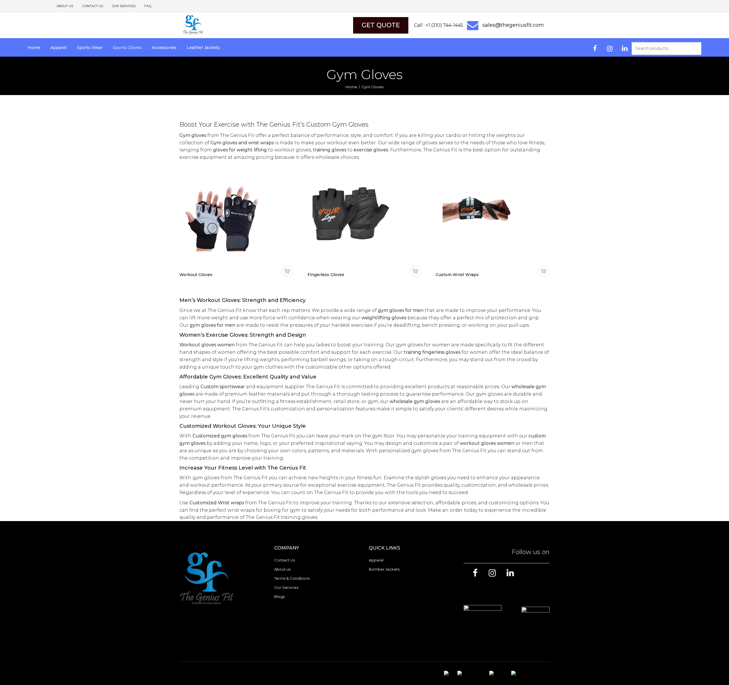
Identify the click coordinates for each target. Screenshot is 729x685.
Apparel (376, 560)
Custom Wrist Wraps (457, 274)
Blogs (279, 596)
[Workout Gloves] (222, 208)
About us (65, 6)
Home (351, 87)
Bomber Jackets (384, 569)
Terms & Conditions (292, 578)
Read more (287, 271)
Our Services (124, 6)
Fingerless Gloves (326, 274)
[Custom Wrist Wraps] (478, 208)
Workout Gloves (195, 274)
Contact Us (92, 6)
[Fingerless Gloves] (350, 208)
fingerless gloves (441, 352)
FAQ (147, 6)
